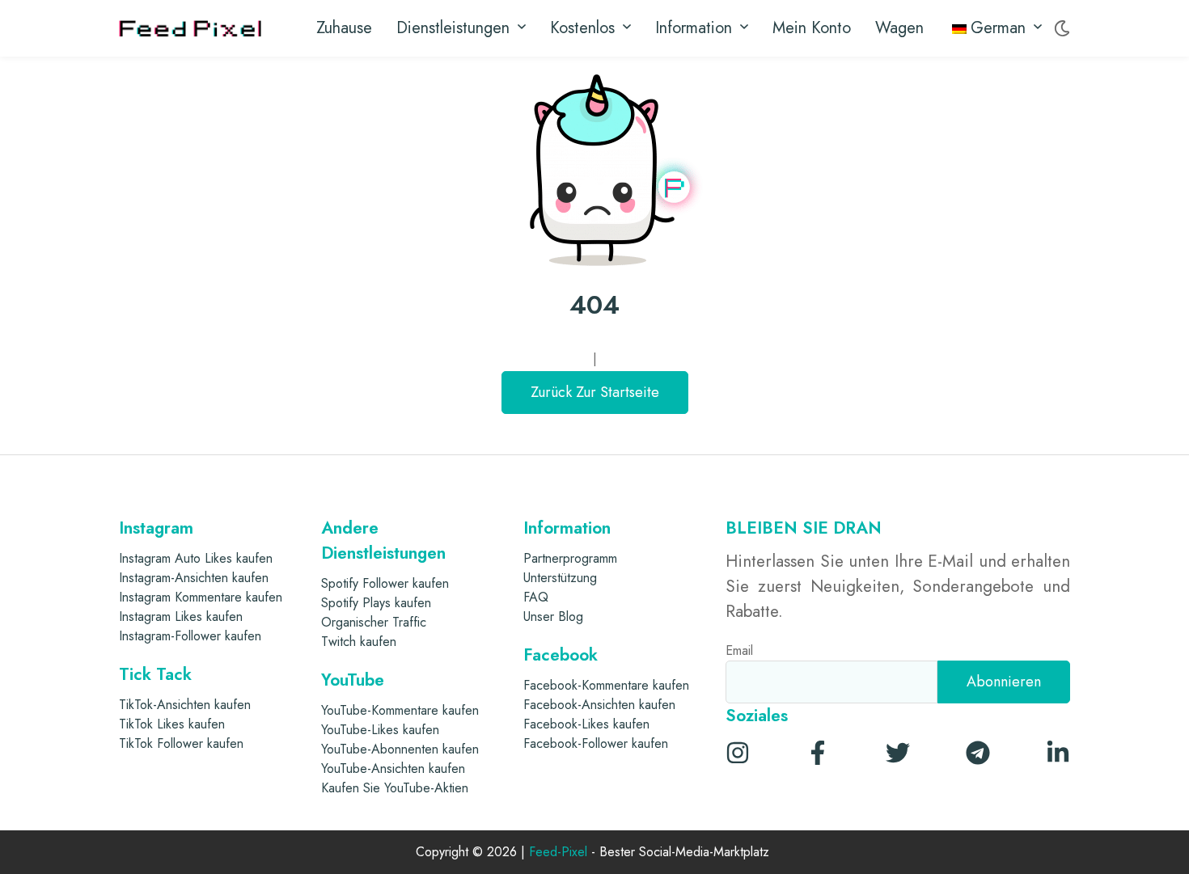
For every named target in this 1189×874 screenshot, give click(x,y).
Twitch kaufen (358, 641)
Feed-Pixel (558, 852)
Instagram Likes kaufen (181, 616)
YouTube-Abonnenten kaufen (400, 749)
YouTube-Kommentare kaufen (400, 710)
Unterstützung (560, 577)
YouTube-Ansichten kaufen (393, 768)
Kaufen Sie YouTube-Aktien (394, 788)
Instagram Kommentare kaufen (200, 597)
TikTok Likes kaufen (172, 724)
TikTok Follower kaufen (181, 743)
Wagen (899, 28)
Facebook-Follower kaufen (595, 743)
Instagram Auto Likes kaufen (196, 558)
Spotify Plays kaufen (376, 602)
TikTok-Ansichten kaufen (185, 704)
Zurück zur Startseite (595, 392)
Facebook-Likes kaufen (586, 724)
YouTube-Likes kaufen (380, 729)
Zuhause (344, 28)
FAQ (535, 597)
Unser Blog (553, 616)
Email (739, 650)
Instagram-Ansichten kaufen (194, 577)
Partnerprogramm (570, 558)
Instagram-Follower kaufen (190, 636)
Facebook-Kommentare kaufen (606, 685)
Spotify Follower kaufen (385, 583)
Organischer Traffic (373, 622)
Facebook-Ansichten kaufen (599, 704)
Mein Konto (811, 28)
